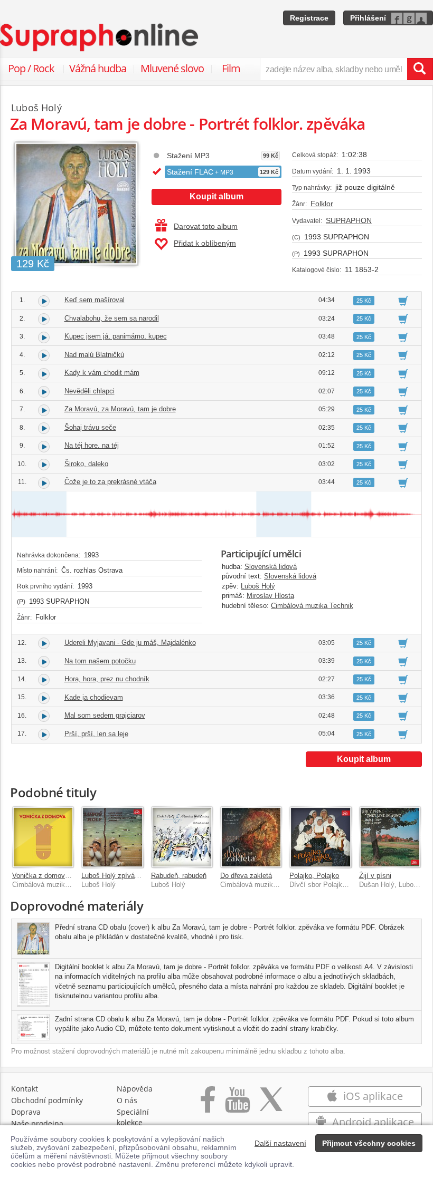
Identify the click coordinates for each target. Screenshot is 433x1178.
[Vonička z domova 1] (43, 837)
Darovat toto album (206, 226)
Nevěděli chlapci (89, 391)
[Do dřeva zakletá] (251, 837)
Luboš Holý (258, 586)
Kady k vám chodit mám (101, 372)
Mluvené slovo (172, 68)
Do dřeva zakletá (246, 876)
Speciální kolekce (133, 1117)
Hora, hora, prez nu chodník (106, 679)
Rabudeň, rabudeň (178, 876)
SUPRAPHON (349, 220)
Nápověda (135, 1089)
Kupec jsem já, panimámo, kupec (115, 336)
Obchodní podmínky (47, 1100)
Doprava (26, 1112)
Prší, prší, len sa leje (96, 734)
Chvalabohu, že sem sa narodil (111, 318)
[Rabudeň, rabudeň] (182, 837)
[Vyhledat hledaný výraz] (420, 69)
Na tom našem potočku (100, 661)
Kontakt (24, 1089)
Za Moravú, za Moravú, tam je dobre (120, 409)
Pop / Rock (31, 68)
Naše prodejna (37, 1123)
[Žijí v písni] (390, 837)
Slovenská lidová (270, 567)
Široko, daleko (86, 464)
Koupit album (216, 196)
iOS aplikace (372, 1096)
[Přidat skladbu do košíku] (403, 300)
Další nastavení (280, 1143)
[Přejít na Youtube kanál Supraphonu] (237, 1105)
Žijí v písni (375, 876)
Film (231, 68)
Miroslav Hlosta (270, 596)
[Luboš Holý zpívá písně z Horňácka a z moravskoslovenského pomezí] (112, 837)
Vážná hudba (97, 68)
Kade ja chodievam (93, 697)
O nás (127, 1100)
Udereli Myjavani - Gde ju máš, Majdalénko (130, 642)
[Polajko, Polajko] (320, 837)
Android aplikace (372, 1122)
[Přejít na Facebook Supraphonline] (208, 1105)
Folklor (321, 203)
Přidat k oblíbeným (205, 243)
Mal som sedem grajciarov (104, 715)
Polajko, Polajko (314, 876)
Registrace (309, 18)
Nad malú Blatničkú (94, 355)
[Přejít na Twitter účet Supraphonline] (271, 1105)
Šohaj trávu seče (90, 427)
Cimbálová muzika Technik (312, 606)
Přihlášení (368, 18)
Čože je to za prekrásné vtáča (110, 482)
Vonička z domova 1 (43, 876)
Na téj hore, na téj (91, 445)
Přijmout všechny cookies (369, 1143)
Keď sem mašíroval (94, 300)
